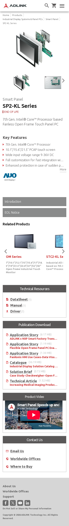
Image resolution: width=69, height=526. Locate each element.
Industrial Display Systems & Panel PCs (23, 19)
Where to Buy (21, 466)
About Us (9, 486)
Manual (16, 305)
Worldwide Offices (25, 459)
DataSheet (19, 299)
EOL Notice (12, 212)
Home (6, 15)
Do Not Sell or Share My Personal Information (27, 508)
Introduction (13, 201)
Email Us (17, 451)
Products (17, 15)
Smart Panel (52, 19)
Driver (15, 311)
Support (8, 496)
